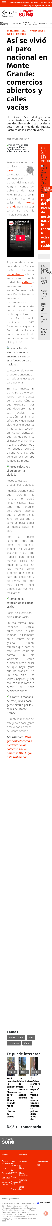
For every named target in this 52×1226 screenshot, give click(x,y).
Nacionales (7, 1173)
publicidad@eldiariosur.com (13, 1210)
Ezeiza (13, 1177)
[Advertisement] (26, 787)
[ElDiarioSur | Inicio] (49, 1155)
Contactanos (42, 1161)
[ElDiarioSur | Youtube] (46, 1146)
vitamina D (23, 1181)
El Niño (21, 1167)
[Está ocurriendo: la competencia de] (11, 1075)
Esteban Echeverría (27, 23)
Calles (27, 1043)
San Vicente (14, 1171)
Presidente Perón (15, 1183)
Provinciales (16, 1189)
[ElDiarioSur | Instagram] (40, 1146)
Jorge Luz (21, 1188)
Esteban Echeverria (19, 2)
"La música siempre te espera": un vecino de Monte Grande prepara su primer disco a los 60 (35, 1099)
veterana (23, 1161)
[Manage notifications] (46, 1213)
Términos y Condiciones (10, 1199)
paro (15, 170)
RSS (38, 1165)
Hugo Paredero (23, 1174)
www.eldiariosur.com (11, 1204)
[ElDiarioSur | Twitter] (46, 1141)
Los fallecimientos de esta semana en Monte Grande (27, 1088)
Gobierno (17, 23)
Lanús (4, 1168)
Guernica (43, 23)
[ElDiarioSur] (8, 1143)
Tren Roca (35, 23)
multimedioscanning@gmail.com (23, 1208)
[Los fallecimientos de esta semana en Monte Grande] (22, 1075)
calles (26, 282)
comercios (15, 274)
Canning (35, 2)
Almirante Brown (6, 1183)
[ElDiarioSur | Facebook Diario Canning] (40, 1141)
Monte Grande (16, 1037)
